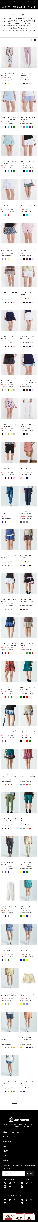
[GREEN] (6, 84)
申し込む (30, 1173)
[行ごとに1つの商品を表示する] (31, 40)
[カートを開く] (35, 7)
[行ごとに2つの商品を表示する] (35, 40)
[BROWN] (27, 259)
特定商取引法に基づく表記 (10, 1132)
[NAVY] (30, 259)
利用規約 (20, 1124)
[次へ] (23, 1101)
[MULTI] (15, 390)
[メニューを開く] (3, 7)
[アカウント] (28, 7)
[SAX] (9, 127)
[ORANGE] (15, 1048)
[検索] (32, 7)
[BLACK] (24, 84)
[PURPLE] (12, 127)
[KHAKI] (21, 522)
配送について (6, 1156)
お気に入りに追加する (8, 80)
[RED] (9, 215)
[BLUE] (6, 259)
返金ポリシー (6, 1146)
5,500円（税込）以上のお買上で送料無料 (19, 2)
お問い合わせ (6, 1141)
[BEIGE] (21, 653)
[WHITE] (21, 84)
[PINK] (3, 84)
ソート (13, 40)
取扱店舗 (5, 1160)
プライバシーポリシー (9, 1137)
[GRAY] (27, 84)
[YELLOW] (9, 84)
